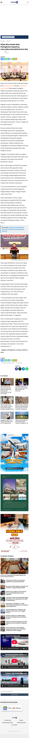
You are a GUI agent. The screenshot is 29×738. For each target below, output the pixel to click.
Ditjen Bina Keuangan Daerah (7, 363)
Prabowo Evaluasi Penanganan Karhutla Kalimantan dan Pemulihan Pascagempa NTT (16, 623)
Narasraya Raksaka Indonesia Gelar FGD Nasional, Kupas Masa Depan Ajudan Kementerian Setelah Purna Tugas (6, 390)
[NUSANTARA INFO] (14, 2)
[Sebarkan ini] (16, 368)
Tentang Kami (7, 720)
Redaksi (21, 720)
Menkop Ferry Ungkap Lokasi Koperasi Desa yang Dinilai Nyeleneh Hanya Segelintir (16, 593)
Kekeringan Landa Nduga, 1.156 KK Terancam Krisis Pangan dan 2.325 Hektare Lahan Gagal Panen (17, 605)
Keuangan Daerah (8, 86)
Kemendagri (19, 363)
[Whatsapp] (6, 59)
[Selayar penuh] (26, 648)
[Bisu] (24, 648)
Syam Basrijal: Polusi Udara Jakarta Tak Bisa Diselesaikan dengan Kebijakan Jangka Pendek (7, 407)
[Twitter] (4, 59)
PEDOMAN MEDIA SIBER (7, 722)
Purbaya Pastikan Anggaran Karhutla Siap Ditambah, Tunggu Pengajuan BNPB (17, 587)
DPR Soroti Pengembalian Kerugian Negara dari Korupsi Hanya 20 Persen (13, 575)
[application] (14, 642)
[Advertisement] (14, 20)
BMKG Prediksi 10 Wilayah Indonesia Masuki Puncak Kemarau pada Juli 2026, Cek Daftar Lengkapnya (21, 407)
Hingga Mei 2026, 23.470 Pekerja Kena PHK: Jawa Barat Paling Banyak (7, 422)
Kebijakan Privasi (21, 722)
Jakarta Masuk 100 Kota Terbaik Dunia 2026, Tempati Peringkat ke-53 (21, 422)
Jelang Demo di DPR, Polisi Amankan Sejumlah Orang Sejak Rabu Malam (15, 581)
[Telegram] (9, 59)
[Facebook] (2, 59)
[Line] (14, 59)
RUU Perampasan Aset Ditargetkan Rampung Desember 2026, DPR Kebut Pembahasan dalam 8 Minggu (16, 629)
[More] (16, 59)
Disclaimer (14, 725)
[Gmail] (11, 59)
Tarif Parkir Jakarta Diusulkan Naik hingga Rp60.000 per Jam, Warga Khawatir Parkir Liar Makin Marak (17, 599)
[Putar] (2, 648)
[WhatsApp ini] (26, 368)
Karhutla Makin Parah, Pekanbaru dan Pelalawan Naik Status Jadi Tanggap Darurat (16, 611)
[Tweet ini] (19, 368)
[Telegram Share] (23, 368)
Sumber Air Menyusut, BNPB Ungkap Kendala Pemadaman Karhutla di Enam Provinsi (16, 617)
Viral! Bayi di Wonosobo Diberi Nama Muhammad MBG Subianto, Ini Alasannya (21, 389)
